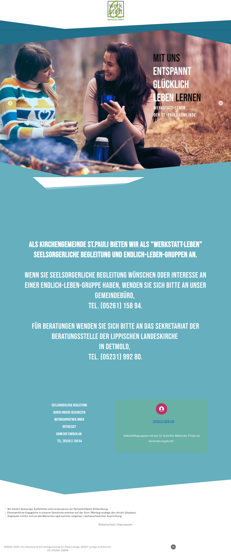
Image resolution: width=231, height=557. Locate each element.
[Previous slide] (10, 103)
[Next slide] (220, 103)
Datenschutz (107, 524)
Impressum (124, 524)
